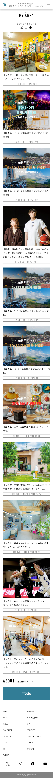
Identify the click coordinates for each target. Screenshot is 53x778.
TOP (5, 711)
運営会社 (30, 748)
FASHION (7, 736)
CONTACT (30, 730)
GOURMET (7, 730)
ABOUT (6, 717)
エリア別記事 (32, 717)
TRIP (5, 748)
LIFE (5, 742)
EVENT (6, 755)
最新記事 (30, 711)
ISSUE (5, 723)
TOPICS (29, 742)
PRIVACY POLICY (33, 736)
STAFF (29, 723)
